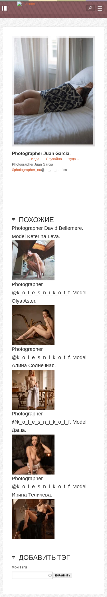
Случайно (54, 159)
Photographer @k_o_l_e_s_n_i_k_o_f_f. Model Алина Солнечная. (49, 357)
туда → (74, 159)
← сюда (33, 159)
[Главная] (26, 4)
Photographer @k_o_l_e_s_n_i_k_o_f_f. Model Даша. (49, 422)
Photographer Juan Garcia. (41, 153)
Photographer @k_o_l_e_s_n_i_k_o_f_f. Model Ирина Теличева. (49, 487)
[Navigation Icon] (100, 8)
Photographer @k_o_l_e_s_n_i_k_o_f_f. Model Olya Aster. (49, 293)
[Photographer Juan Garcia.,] (53, 145)
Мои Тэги (19, 567)
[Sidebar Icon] (4, 8)
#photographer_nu (26, 170)
